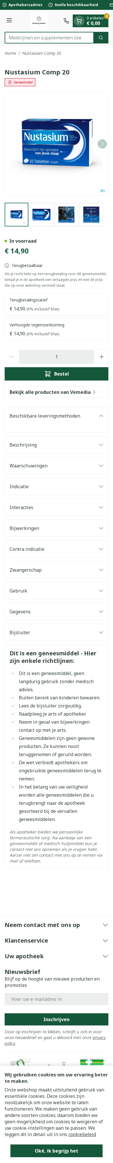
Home (10, 53)
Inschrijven (56, 1019)
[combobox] (49, 37)
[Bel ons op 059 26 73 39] (66, 21)
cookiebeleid (82, 1134)
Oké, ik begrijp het (56, 1151)
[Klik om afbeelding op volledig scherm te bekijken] (56, 143)
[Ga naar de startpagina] (38, 21)
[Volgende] (102, 144)
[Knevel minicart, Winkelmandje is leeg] (79, 21)
